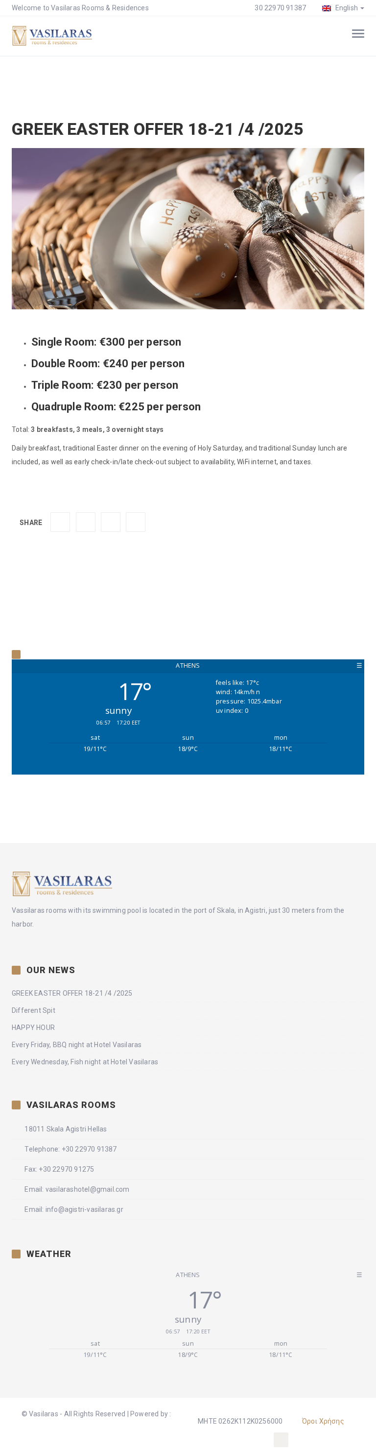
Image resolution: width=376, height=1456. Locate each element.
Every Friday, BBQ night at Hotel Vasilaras (76, 1045)
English (345, 8)
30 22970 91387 (279, 8)
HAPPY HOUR (33, 1027)
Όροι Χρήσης (323, 1421)
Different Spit (33, 1010)
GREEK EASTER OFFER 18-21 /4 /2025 (72, 993)
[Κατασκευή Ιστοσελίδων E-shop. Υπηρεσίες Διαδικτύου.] (96, 1435)
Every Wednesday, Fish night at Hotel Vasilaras (85, 1062)
